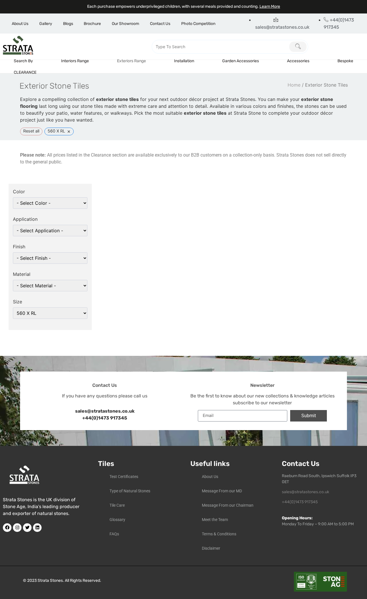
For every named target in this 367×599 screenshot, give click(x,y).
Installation (184, 60)
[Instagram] (17, 527)
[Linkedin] (37, 527)
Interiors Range (75, 60)
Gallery (45, 23)
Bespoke (345, 60)
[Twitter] (27, 527)
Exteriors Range (131, 60)
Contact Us (160, 23)
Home (294, 85)
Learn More (269, 6)
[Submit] (298, 47)
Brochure (92, 23)
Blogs (68, 23)
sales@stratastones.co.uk (305, 491)
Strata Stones (50, 580)
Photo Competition (198, 23)
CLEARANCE (25, 72)
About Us (20, 23)
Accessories (298, 60)
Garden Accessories (240, 60)
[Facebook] (7, 527)
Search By (23, 60)
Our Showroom (125, 23)
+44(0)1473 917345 (104, 418)
